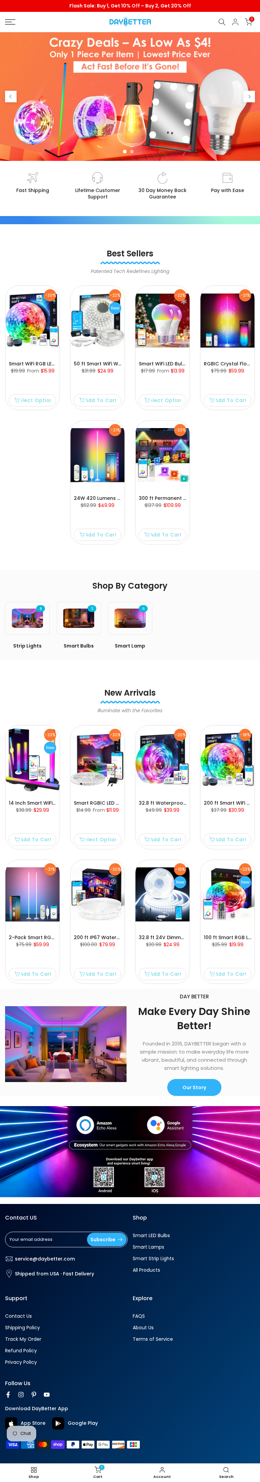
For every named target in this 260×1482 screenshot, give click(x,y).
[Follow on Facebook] (8, 1395)
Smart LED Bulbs (151, 1235)
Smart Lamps (148, 1247)
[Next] (249, 96)
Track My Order (23, 1339)
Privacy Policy (21, 1362)
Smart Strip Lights (153, 1258)
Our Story (194, 1087)
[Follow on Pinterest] (34, 1395)
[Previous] (11, 96)
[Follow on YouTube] (47, 1395)
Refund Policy (21, 1351)
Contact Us (18, 1316)
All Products (146, 1270)
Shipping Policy (22, 1328)
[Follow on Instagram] (21, 1395)
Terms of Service (153, 1339)
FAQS (139, 1316)
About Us (143, 1328)
